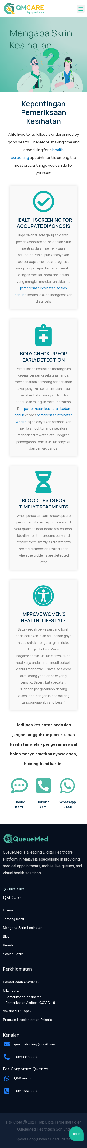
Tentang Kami (13, 919)
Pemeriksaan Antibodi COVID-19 (30, 1003)
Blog (6, 936)
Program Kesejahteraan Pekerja (27, 1019)
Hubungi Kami (19, 804)
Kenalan (9, 945)
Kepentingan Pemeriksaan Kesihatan (43, 112)
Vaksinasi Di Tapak (17, 1011)
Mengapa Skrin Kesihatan (22, 928)
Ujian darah (12, 990)
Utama (8, 910)
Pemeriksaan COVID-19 (21, 982)
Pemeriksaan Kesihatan (23, 997)
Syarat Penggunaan (31, 1139)
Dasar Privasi (60, 1139)
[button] (81, 9)
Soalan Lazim (13, 954)
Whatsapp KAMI (67, 804)
